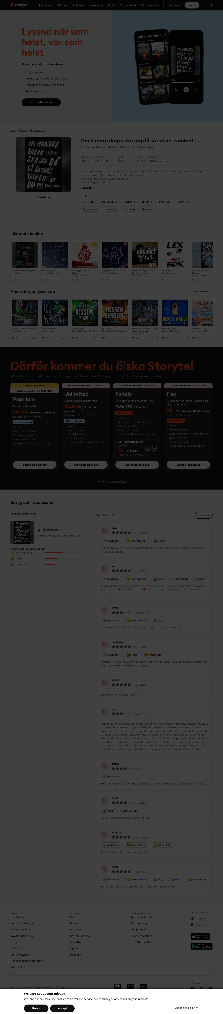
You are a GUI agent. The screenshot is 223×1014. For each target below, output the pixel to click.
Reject (36, 1008)
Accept (62, 1008)
